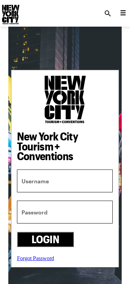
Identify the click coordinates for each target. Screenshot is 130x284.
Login (45, 239)
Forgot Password (35, 258)
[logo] (10, 11)
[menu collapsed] (123, 13)
